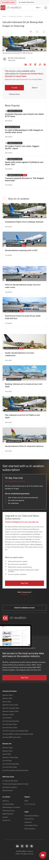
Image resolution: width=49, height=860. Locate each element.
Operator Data (7, 698)
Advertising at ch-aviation (11, 807)
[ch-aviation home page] (10, 7)
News (4, 16)
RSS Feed (45, 64)
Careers (5, 817)
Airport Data (6, 702)
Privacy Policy (29, 819)
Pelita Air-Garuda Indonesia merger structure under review (22, 286)
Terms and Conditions (31, 816)
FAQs (26, 801)
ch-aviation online (8, 2)
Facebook (35, 64)
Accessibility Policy (31, 825)
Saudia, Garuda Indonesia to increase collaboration (19, 354)
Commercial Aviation (15, 16)
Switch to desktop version (24, 608)
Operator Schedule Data (10, 708)
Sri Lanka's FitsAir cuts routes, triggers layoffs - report (22, 147)
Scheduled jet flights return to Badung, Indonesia (24, 222)
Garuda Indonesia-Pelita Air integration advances (24, 446)
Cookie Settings (29, 804)
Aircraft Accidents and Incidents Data (15, 731)
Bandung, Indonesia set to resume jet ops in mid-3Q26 (23, 385)
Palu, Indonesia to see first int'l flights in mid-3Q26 (22, 416)
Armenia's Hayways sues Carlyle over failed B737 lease (24, 115)
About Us (5, 801)
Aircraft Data (7, 718)
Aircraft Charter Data (9, 727)
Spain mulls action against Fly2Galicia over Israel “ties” (24, 163)
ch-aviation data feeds (10, 781)
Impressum (28, 822)
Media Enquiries (7, 814)
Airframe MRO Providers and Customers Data (17, 734)
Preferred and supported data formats (15, 784)
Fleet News (28, 16)
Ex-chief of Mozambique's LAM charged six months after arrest (24, 131)
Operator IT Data (8, 715)
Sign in (38, 7)
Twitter (22, 846)
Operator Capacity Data (10, 711)
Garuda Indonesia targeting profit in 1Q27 (21, 250)
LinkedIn (25, 64)
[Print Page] (44, 32)
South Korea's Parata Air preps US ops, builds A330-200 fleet (22, 317)
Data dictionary (7, 790)
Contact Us (6, 820)
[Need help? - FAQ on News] (30, 32)
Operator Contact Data (10, 705)
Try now (14, 88)
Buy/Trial (24, 583)
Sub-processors (29, 829)
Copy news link (40, 64)
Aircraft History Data (9, 724)
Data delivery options (9, 787)
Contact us (24, 594)
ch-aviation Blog (8, 804)
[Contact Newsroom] (37, 32)
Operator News (7, 695)
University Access (8, 811)
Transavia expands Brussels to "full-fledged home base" (24, 179)
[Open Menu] (45, 7)
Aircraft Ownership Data (10, 721)
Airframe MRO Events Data (11, 737)
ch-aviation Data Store (26, 2)
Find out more (14, 94)
